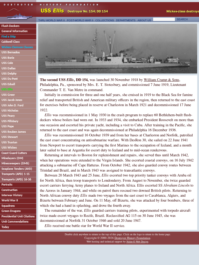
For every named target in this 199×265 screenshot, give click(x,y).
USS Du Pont (10, 78)
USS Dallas (9, 68)
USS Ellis (7, 89)
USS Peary (8, 115)
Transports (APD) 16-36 (16, 179)
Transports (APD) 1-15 (16, 174)
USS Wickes (9, 147)
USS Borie (8, 58)
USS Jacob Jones (12, 100)
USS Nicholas (10, 110)
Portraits (7, 184)
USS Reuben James (14, 132)
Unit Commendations (15, 221)
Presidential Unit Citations (18, 216)
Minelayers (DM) (12, 158)
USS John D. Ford (12, 105)
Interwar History (12, 195)
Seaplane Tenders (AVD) (17, 169)
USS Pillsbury (10, 121)
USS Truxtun (9, 142)
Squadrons (8, 206)
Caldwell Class (11, 41)
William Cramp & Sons (161, 79)
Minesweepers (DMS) (15, 163)
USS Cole (7, 63)
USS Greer (8, 95)
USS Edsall (8, 84)
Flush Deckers (10, 26)
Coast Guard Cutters (14, 153)
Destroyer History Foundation (132, 238)
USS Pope (8, 126)
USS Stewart (10, 137)
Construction (9, 190)
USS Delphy (9, 73)
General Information (14, 31)
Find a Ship (9, 36)
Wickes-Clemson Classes (17, 47)
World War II (10, 200)
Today (5, 227)
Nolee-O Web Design (137, 241)
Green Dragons (11, 211)
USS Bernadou (11, 52)
